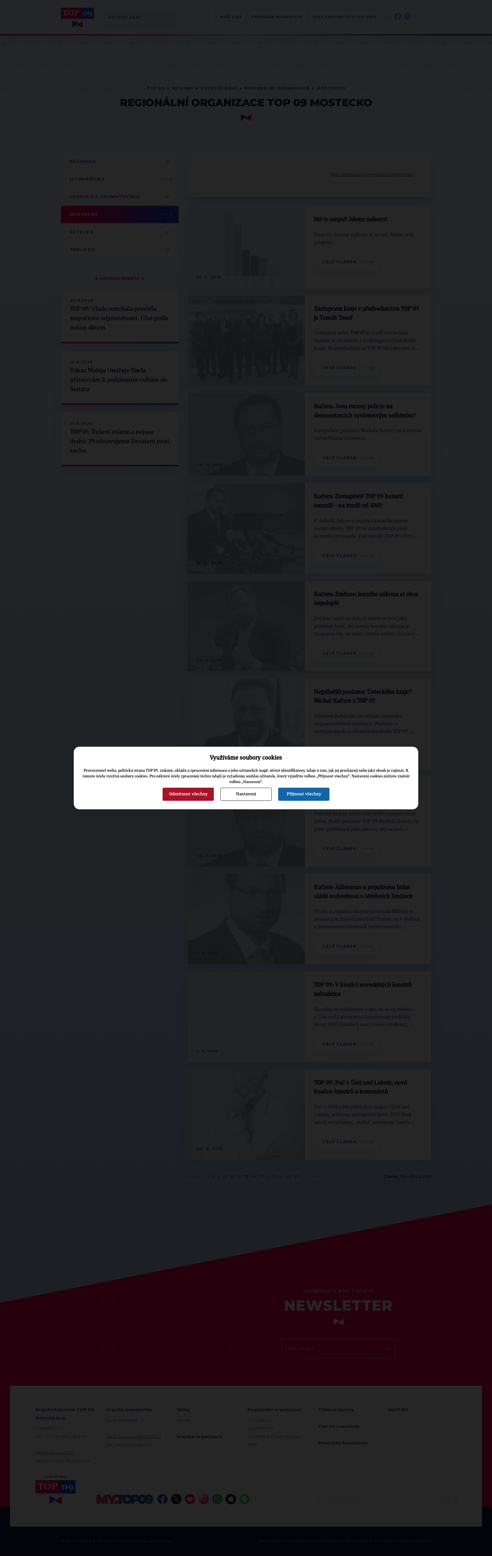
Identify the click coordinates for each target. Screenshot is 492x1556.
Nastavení (246, 794)
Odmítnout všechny (188, 794)
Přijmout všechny (304, 794)
